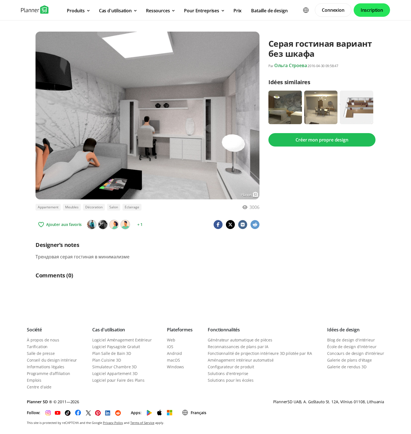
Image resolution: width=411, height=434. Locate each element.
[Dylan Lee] (114, 224)
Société (34, 330)
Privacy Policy (113, 423)
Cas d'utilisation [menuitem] (115, 11)
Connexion (333, 10)
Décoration (94, 207)
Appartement (48, 207)
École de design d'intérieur (351, 346)
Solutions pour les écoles (231, 380)
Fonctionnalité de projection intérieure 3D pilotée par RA (260, 353)
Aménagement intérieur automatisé (241, 360)
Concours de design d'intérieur (355, 353)
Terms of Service (142, 423)
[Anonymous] (125, 224)
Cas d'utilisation (108, 330)
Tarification (37, 346)
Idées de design (343, 330)
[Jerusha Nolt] (102, 224)
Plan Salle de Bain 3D (111, 353)
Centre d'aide (39, 387)
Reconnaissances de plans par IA (238, 346)
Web (171, 340)
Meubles (72, 207)
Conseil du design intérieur (52, 360)
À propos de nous (43, 340)
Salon (113, 207)
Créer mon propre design (322, 140)
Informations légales (45, 366)
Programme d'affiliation (48, 373)
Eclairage (132, 207)
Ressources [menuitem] (158, 11)
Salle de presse (41, 353)
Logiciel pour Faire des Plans (118, 380)
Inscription (372, 10)
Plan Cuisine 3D (106, 360)
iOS (170, 346)
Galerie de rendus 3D (346, 366)
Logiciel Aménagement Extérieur (122, 340)
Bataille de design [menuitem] (269, 11)
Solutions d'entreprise (228, 373)
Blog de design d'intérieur (351, 340)
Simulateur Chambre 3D (114, 366)
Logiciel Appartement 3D (115, 373)
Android (174, 353)
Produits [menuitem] (76, 11)
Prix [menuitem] (237, 11)
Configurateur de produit (231, 366)
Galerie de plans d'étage (349, 360)
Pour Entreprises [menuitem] (201, 11)
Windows (175, 366)
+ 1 (140, 224)
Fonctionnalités (224, 330)
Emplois (34, 380)
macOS (173, 360)
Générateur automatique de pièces (240, 340)
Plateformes (179, 330)
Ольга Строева (290, 65)
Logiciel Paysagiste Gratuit (116, 346)
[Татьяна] (91, 224)
